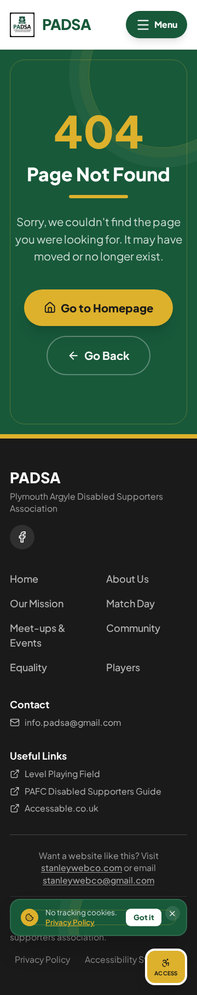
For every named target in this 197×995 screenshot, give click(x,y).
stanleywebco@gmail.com (98, 880)
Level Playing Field (62, 773)
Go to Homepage (107, 308)
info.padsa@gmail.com (73, 722)
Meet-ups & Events (38, 635)
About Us (127, 578)
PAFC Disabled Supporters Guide (93, 791)
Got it (144, 917)
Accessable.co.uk (62, 808)
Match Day (130, 603)
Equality (28, 667)
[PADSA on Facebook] (22, 537)
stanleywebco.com (81, 867)
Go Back (107, 355)
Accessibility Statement (133, 959)
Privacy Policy (42, 959)
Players (123, 667)
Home (24, 578)
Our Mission (36, 603)
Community (133, 627)
